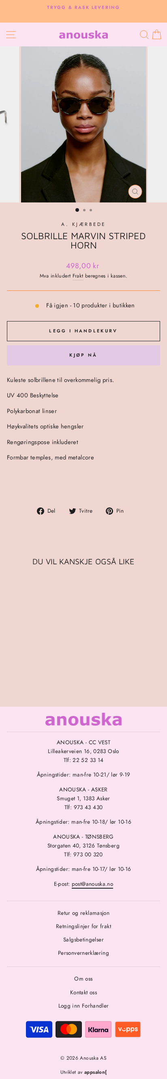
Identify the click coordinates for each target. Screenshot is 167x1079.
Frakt (78, 276)
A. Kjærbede (83, 224)
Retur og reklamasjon (83, 913)
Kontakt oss (83, 992)
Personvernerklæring (83, 953)
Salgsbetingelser (83, 939)
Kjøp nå (83, 355)
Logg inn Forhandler (83, 1006)
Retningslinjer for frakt (83, 926)
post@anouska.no (92, 884)
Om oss (83, 979)
